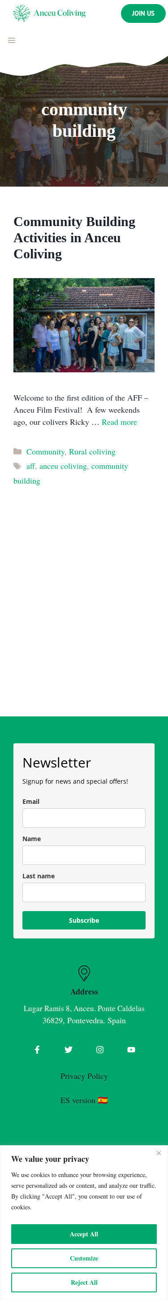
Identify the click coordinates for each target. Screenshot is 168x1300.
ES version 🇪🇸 (84, 1100)
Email (30, 801)
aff (30, 465)
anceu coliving (63, 465)
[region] (84, 1222)
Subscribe (84, 920)
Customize (84, 1258)
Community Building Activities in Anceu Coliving (74, 237)
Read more (119, 421)
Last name (38, 876)
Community (45, 451)
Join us (143, 13)
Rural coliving (92, 451)
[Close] (158, 1152)
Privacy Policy (84, 1075)
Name (31, 838)
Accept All (84, 1234)
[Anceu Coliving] (49, 13)
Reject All (84, 1282)
